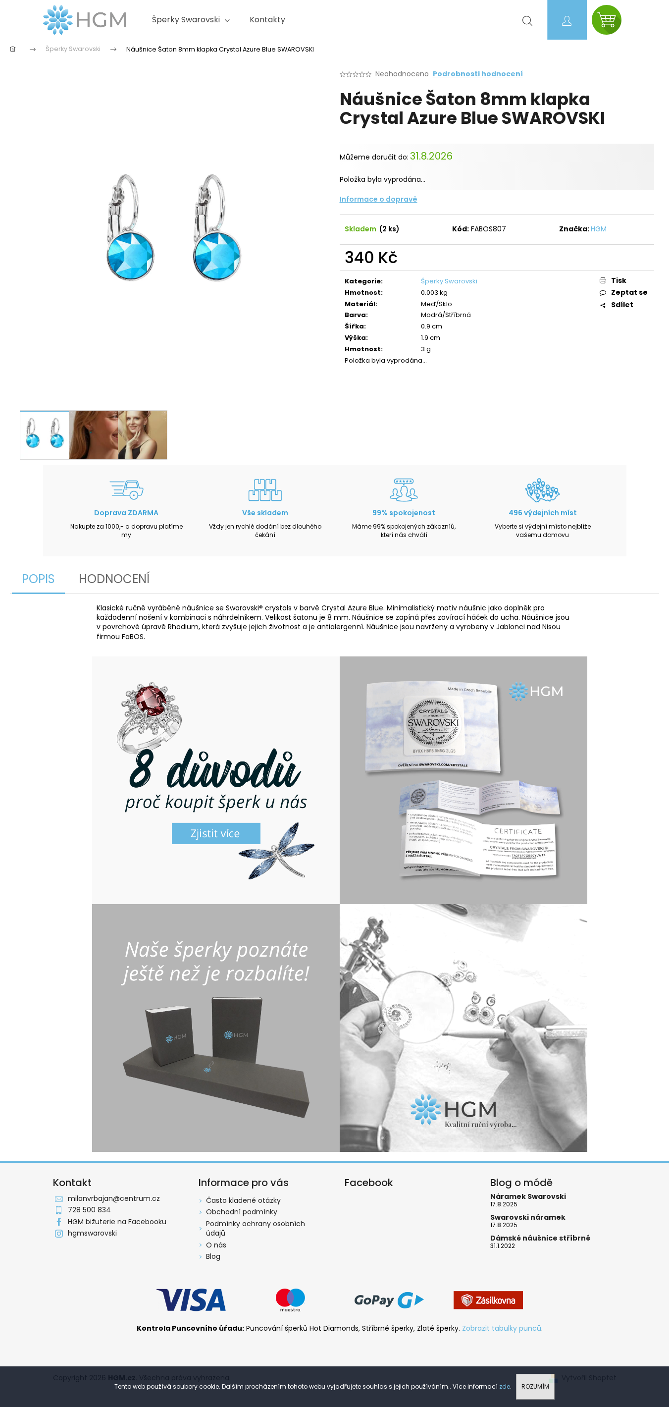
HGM (599, 229)
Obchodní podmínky (241, 1212)
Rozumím (535, 1386)
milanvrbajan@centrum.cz (114, 1198)
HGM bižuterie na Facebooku (117, 1222)
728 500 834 (89, 1210)
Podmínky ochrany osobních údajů (255, 1228)
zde (504, 1386)
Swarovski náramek (528, 1217)
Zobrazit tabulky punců (501, 1328)
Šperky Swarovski (449, 281)
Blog (213, 1256)
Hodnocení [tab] (114, 579)
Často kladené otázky (243, 1200)
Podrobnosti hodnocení (478, 74)
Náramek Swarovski (528, 1196)
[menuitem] (191, 20)
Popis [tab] (38, 579)
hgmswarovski (92, 1233)
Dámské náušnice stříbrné (540, 1238)
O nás (216, 1245)
